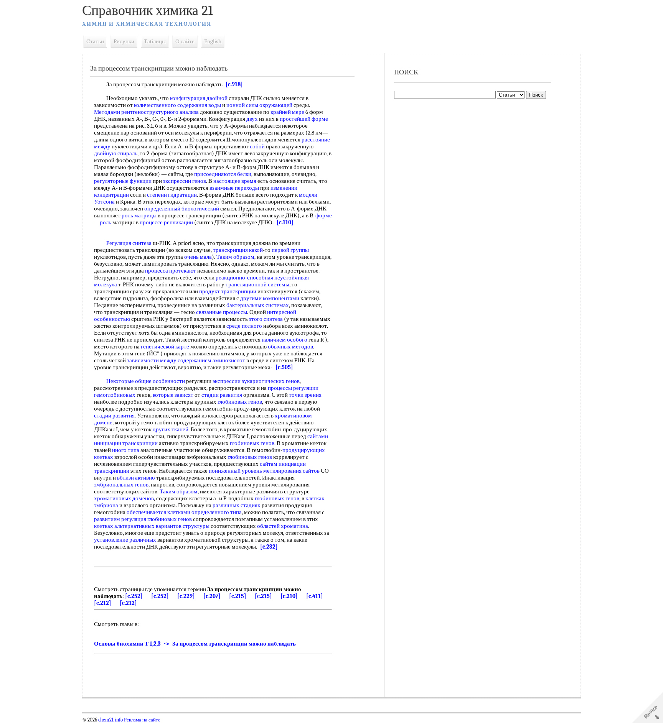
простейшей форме (304, 118)
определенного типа (216, 512)
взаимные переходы (234, 187)
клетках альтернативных (124, 526)
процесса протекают (170, 270)
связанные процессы (221, 312)
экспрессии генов (184, 180)
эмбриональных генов (121, 484)
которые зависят (173, 394)
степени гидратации (172, 194)
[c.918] (234, 84)
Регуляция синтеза (129, 243)
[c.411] (314, 596)
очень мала (198, 256)
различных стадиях (237, 505)
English (212, 41)
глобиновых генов (240, 401)
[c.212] (102, 603)
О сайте (185, 41)
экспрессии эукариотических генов (256, 381)
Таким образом (235, 256)
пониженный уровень (235, 470)
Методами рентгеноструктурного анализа (146, 111)
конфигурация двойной (199, 98)
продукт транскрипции (227, 291)
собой (257, 146)
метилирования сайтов (291, 470)
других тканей (170, 429)
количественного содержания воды (177, 105)
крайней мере (287, 111)
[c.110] (285, 222)
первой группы (290, 249)
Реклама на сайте (141, 720)
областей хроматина (282, 526)
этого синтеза (266, 318)
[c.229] (186, 596)
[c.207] (212, 596)
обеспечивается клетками (158, 512)
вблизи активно (136, 477)
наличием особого (284, 339)
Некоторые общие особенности (145, 381)
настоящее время (234, 180)
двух (252, 118)
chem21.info (110, 720)
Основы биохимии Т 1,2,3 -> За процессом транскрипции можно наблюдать (195, 643)
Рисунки (124, 41)
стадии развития (221, 394)
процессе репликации (166, 222)
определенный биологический (181, 208)
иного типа (125, 450)
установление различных (125, 539)
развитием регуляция (120, 519)
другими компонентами (269, 298)
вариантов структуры (182, 526)
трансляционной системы (257, 284)
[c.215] (237, 596)
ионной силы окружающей (259, 105)
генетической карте (165, 346)
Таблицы (155, 41)
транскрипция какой (238, 249)
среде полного (244, 325)
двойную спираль (115, 153)
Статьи (95, 41)
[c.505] (284, 367)
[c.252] (134, 596)
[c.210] (289, 596)
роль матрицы (139, 215)
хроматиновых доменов (124, 498)
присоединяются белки (222, 174)
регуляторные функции (123, 180)
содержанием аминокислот (211, 360)
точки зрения (305, 394)
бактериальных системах (257, 305)
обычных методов (290, 346)
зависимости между (151, 360)
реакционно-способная (244, 277)
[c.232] (269, 546)
